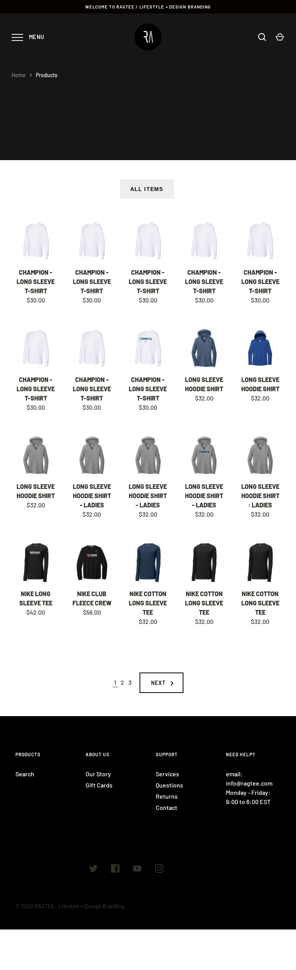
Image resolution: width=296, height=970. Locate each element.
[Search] (262, 37)
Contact (166, 807)
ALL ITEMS (146, 189)
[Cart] (279, 37)
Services (167, 773)
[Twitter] (93, 869)
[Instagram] (159, 869)
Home (19, 75)
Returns (167, 796)
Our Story (98, 773)
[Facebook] (115, 869)
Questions (169, 785)
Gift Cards (99, 785)
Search (24, 773)
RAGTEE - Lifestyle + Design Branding (79, 906)
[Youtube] (137, 869)
